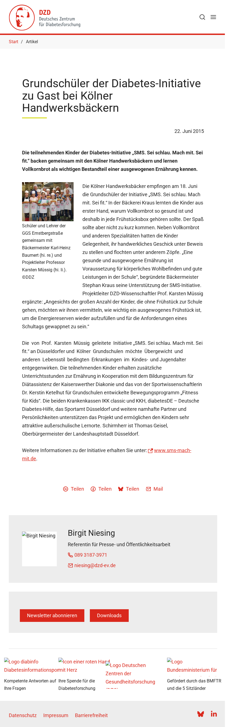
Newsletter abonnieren (52, 615)
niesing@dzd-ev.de (95, 565)
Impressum (55, 715)
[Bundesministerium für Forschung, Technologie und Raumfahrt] (194, 667)
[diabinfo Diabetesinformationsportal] (31, 667)
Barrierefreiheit (91, 715)
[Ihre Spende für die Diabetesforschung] (86, 667)
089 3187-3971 (90, 555)
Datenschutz (23, 715)
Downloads (109, 615)
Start (13, 41)
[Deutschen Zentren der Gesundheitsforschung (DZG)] (140, 675)
